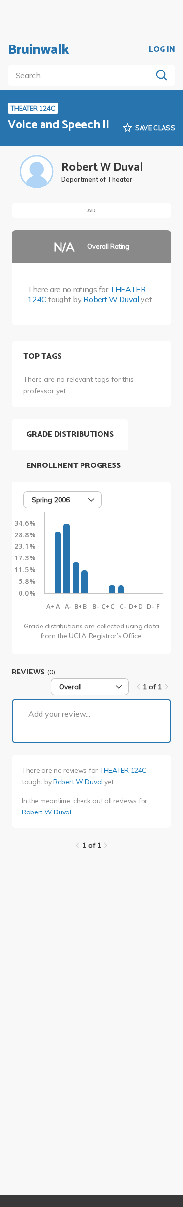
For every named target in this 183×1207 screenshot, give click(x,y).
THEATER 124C (123, 770)
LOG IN (162, 50)
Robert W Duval (111, 299)
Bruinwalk (38, 50)
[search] (82, 75)
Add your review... (59, 714)
